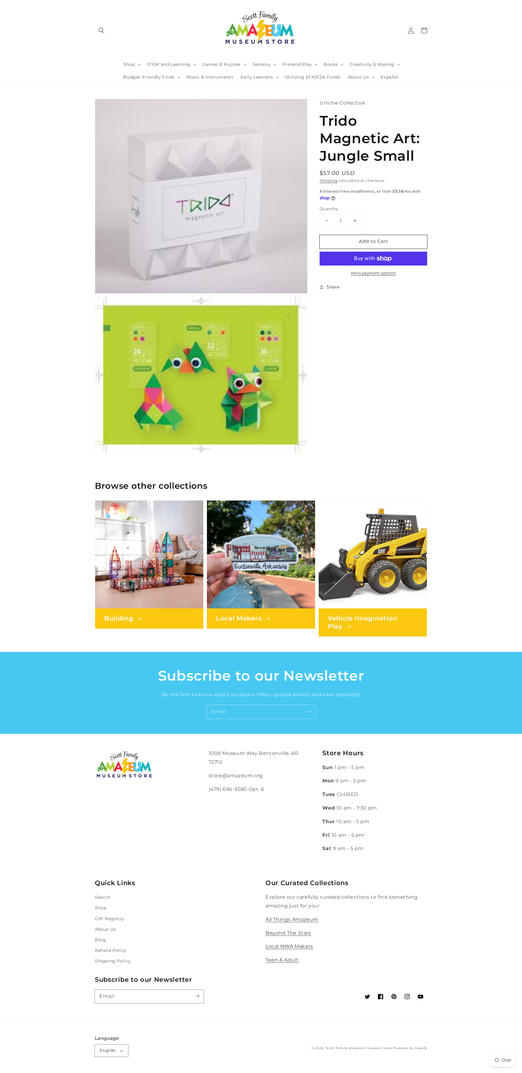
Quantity (329, 208)
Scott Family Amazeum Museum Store (359, 1048)
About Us (105, 929)
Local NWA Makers (289, 946)
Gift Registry (109, 918)
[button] (101, 30)
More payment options (373, 273)
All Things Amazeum (292, 919)
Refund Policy (111, 950)
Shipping (328, 180)
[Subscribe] (308, 711)
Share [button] (333, 287)
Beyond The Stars (288, 933)
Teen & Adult (282, 960)
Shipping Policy (113, 961)
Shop (100, 907)
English (108, 1050)
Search (103, 897)
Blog (100, 939)
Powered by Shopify (410, 1048)
